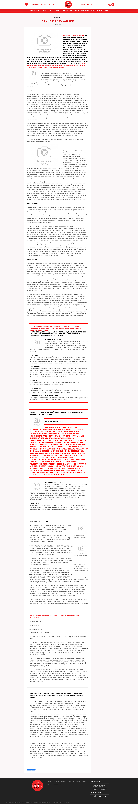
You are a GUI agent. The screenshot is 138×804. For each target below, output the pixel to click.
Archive (90, 4)
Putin (96, 10)
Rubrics (44, 4)
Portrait (58, 10)
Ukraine (77, 10)
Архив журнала (81, 781)
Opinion (32, 10)
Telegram (33, 769)
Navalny (87, 10)
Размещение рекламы (98, 786)
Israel (82, 10)
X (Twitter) (29, 769)
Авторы (56, 781)
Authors (52, 4)
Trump (92, 10)
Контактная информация (99, 785)
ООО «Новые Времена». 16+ (54, 784)
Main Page (35, 4)
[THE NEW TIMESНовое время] (68, 4)
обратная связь (95, 781)
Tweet (28, 768)
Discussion (38, 10)
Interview (44, 10)
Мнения (71, 781)
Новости (64, 781)
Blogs (71, 10)
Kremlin (101, 10)
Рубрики (49, 781)
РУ (109, 4)
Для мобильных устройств (99, 789)
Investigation (65, 10)
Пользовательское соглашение (100, 788)
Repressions (52, 10)
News (83, 4)
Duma (106, 10)
